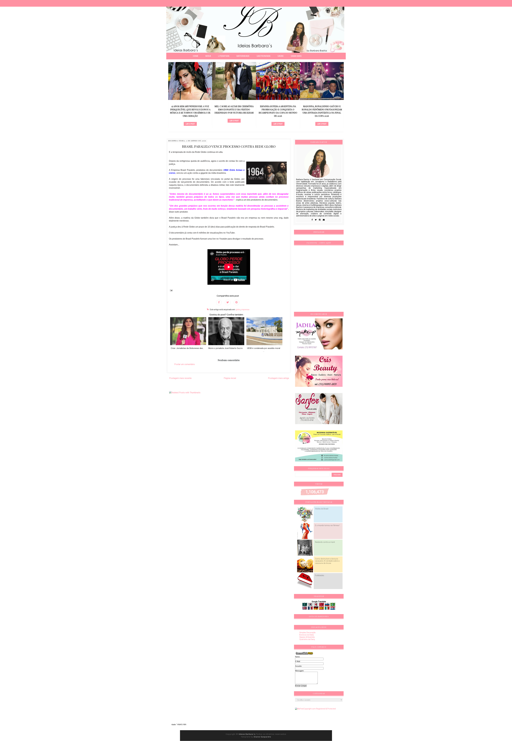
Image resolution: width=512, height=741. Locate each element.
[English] (305, 609)
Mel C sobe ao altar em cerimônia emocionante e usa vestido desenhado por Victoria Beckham (190, 109)
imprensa (245, 309)
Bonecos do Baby (306, 635)
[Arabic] (305, 605)
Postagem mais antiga (278, 378)
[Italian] (327, 609)
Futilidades (319, 575)
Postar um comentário (184, 364)
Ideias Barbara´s (247, 734)
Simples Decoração (307, 632)
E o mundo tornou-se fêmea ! (327, 525)
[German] (316, 609)
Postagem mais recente (180, 378)
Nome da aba (19, 2)
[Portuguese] (332, 605)
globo (238, 309)
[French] (310, 609)
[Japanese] (316, 605)
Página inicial (230, 378)
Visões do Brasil (321, 509)
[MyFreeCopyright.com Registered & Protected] (315, 709)
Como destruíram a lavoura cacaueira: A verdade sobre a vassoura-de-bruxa (327, 561)
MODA (208, 56)
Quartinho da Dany (307, 639)
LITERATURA (223, 56)
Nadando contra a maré (325, 542)
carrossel (234, 119)
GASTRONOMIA (263, 56)
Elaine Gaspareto (262, 737)
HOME (195, 56)
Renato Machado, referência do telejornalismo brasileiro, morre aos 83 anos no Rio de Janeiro (322, 109)
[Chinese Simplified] (321, 605)
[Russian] (327, 605)
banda (190, 116)
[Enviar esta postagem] (170, 290)
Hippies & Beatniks (307, 637)
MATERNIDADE (243, 56)
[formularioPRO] (304, 654)
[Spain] (321, 609)
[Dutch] (332, 609)
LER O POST (190, 121)
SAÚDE (281, 56)
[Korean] (310, 605)
